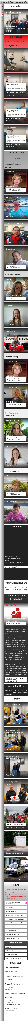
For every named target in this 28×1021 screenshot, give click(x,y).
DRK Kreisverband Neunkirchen (15, 919)
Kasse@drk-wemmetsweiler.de (15, 267)
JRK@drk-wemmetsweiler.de (15, 494)
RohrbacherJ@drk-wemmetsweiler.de (15, 189)
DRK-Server (9, 908)
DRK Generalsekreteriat (13, 927)
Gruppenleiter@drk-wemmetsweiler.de (15, 379)
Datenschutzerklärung (13, 951)
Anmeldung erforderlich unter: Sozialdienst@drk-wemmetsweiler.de (15, 679)
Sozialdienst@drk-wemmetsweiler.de (15, 438)
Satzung (8, 947)
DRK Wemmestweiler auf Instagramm (13, 903)
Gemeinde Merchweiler (13, 938)
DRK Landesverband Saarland (15, 923)
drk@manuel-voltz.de (11, 1009)
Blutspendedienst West (13, 934)
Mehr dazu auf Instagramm (15, 824)
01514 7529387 (10, 1007)
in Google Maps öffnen (12, 567)
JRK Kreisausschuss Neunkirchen (16, 915)
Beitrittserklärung (11, 955)
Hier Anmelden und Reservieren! (13, 85)
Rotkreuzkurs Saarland (13, 911)
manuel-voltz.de (10, 1010)
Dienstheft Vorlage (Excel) (14, 958)
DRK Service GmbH (12, 931)
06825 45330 (10, 979)
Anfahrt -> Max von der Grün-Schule (16, 89)
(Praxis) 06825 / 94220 (15, 298)
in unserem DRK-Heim (14, 624)
